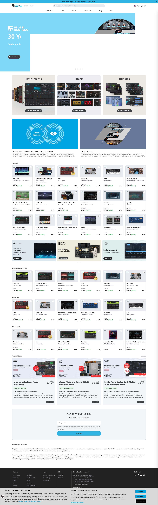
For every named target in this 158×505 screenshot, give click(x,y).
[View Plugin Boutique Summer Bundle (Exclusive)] (45, 171)
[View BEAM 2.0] (45, 195)
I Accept (140, 491)
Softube (136, 229)
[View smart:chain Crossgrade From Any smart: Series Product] (67, 305)
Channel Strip (84, 204)
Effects (15, 480)
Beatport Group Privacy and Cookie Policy (29, 501)
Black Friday (29, 483)
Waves (90, 180)
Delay (14, 229)
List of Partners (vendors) (77, 502)
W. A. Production (72, 204)
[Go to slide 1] (75, 69)
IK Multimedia (140, 180)
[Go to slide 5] (82, 69)
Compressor (129, 229)
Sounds (15, 483)
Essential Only (140, 496)
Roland (110, 180)
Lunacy (45, 204)
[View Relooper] (67, 276)
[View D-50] (113, 171)
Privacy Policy (46, 478)
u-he (64, 180)
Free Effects (29, 475)
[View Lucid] (90, 220)
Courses (28, 480)
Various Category (40, 180)
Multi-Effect (38, 204)
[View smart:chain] (90, 195)
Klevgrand (110, 204)
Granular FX (84, 229)
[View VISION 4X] (22, 171)
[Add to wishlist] (30, 167)
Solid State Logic (21, 229)
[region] (79, 496)
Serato (112, 344)
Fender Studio (65, 229)
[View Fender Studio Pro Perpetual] (67, 220)
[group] (22, 176)
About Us (60, 478)
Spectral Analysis (17, 180)
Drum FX (38, 229)
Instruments (16, 475)
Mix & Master (84, 180)
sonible (91, 204)
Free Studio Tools (30, 478)
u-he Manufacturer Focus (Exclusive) (25, 383)
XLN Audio (44, 229)
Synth (59, 180)
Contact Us (61, 475)
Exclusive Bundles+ (41, 182)
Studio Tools (16, 478)
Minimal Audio (92, 229)
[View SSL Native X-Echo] (22, 220)
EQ (127, 204)
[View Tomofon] (113, 195)
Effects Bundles (16, 204)
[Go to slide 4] (80, 69)
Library (31, 6)
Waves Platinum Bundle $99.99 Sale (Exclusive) (74, 383)
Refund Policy (46, 480)
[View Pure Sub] (22, 276)
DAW (59, 229)
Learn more (91, 2)
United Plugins (112, 229)
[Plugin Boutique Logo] (17, 5)
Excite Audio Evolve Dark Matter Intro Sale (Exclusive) (120, 383)
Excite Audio (26, 180)
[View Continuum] (113, 220)
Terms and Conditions (49, 475)
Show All (143, 356)
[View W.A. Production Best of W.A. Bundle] (67, 195)
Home (26, 6)
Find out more (76, 487)
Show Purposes (141, 501)
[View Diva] (67, 171)
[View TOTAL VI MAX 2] (135, 171)
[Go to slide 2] (77, 69)
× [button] (156, 2)
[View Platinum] (90, 171)
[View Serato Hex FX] (113, 334)
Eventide (132, 204)
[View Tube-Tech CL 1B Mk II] (135, 220)
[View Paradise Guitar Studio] (22, 195)
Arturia (19, 285)
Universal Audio (26, 204)
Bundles (15, 485)
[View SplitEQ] (135, 195)
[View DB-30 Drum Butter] (45, 220)
